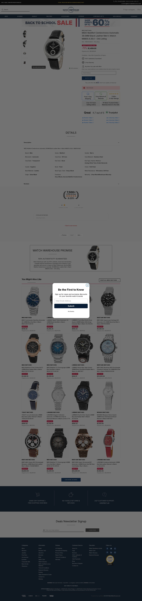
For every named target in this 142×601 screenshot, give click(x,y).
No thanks (71, 311)
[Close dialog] (87, 285)
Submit (71, 306)
